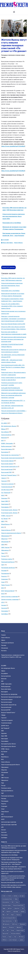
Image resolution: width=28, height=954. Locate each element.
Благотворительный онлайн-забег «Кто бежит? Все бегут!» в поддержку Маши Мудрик (13, 367)
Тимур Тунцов (5, 585)
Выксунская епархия (7, 461)
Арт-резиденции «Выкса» (8, 426)
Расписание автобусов (8, 567)
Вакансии (4, 437)
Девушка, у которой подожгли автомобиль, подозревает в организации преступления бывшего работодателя (13, 319)
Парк (2, 553)
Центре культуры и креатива (9, 599)
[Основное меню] (14, 12)
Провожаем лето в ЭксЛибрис (11, 223)
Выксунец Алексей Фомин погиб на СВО (13, 324)
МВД (2, 521)
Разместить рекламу (8, 267)
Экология (4, 608)
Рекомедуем (5, 573)
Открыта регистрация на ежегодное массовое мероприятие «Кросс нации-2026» (13, 216)
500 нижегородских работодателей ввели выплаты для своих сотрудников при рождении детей (13, 339)
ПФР (2, 565)
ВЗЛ (2, 440)
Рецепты (4, 576)
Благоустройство (6, 435)
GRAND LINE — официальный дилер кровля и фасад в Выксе (11, 361)
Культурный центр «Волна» (9, 510)
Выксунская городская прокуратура (11, 458)
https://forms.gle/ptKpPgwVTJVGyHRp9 (13, 146)
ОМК (2, 544)
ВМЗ (12, 902)
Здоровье (4, 498)
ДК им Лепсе (17, 908)
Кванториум (5, 504)
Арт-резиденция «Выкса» (7, 899)
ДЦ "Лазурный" (5, 492)
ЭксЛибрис (4, 614)
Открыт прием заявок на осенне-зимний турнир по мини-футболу (13, 379)
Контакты (4, 650)
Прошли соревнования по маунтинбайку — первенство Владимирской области (14, 412)
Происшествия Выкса (7, 562)
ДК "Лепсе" (10, 908)
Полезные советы (6, 559)
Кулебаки (23, 911)
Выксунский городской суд (9, 466)
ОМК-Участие (5, 547)
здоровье (21, 939)
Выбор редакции (6, 446)
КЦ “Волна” (4, 518)
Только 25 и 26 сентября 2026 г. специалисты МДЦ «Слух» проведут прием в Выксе (12, 306)
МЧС (2, 527)
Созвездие (4, 579)
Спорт (3, 582)
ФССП (3, 593)
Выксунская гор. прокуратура (10, 455)
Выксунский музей (7, 469)
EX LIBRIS (4, 423)
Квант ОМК (4, 501)
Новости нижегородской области (11, 533)
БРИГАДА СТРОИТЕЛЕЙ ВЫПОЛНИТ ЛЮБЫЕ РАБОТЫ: (12, 345)
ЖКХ (2, 495)
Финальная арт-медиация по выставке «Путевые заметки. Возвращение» (12, 295)
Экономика (4, 611)
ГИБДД (3, 478)
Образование (5, 536)
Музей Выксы (5, 524)
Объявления (5, 541)
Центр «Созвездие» (13, 939)
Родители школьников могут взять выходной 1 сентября (11, 384)
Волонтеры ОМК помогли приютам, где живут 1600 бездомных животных (13, 279)
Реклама (3, 570)
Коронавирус (5, 507)
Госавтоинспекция (6, 487)
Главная (3, 635)
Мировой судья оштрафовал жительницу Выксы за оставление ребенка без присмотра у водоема (13, 395)
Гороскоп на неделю (7, 484)
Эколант (3, 605)
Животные (9, 911)
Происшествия (5, 933)
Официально (5, 550)
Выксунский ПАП (6, 472)
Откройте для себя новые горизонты (13, 249)
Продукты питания (20, 930)
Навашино (18, 914)
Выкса (17, 902)
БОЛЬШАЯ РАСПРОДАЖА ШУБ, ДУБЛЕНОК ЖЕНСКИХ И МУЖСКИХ (12, 389)
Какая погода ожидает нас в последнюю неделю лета (13, 312)
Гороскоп (4, 481)
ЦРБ (2, 602)
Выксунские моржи (7, 463)
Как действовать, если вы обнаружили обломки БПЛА (12, 356)
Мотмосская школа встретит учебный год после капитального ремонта (13, 351)
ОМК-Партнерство (6, 924)
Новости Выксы (18, 242)
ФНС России (21, 936)
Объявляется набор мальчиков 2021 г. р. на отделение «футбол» (13, 402)
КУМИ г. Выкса (5, 515)
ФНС (2, 588)
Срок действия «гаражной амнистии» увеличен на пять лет (12, 407)
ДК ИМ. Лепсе (5, 489)
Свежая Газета (20, 949)
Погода (3, 556)
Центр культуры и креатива (9, 596)
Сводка (10, 936)
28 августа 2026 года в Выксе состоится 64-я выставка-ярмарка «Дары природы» (13, 328)
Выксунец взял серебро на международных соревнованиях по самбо (13, 333)
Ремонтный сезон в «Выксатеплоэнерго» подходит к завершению (13, 374)
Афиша (3, 429)
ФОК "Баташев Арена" (7, 591)
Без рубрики (5, 432)
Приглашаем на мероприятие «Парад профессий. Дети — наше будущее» (12, 300)
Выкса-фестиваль (8, 242)
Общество (4, 539)
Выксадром (4, 452)
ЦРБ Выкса (4, 939)
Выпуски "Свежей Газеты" (9, 475)
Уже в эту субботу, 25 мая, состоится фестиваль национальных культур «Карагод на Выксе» (14, 256)
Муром (12, 914)
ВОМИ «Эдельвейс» (7, 443)
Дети (23, 908)
